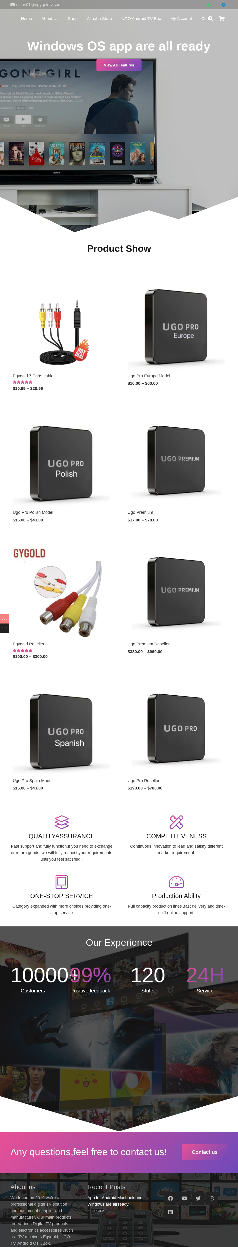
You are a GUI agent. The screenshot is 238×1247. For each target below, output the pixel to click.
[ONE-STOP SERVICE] (61, 882)
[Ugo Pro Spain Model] (61, 681)
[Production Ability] (176, 882)
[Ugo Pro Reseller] (176, 681)
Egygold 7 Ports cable (33, 376)
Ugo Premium (140, 512)
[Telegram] (223, 4)
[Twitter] (198, 1198)
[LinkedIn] (170, 1212)
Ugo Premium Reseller (149, 644)
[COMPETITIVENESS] (176, 822)
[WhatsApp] (209, 4)
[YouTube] (184, 1198)
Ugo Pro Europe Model (149, 376)
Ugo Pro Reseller (143, 780)
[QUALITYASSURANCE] (61, 822)
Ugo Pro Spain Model (33, 780)
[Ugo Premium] (176, 413)
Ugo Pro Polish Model (33, 512)
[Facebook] (170, 1198)
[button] (210, 18)
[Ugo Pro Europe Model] (176, 276)
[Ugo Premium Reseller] (176, 544)
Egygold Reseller (28, 644)
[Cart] (222, 18)
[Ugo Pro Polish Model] (61, 413)
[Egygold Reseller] (61, 544)
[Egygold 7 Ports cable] (61, 276)
